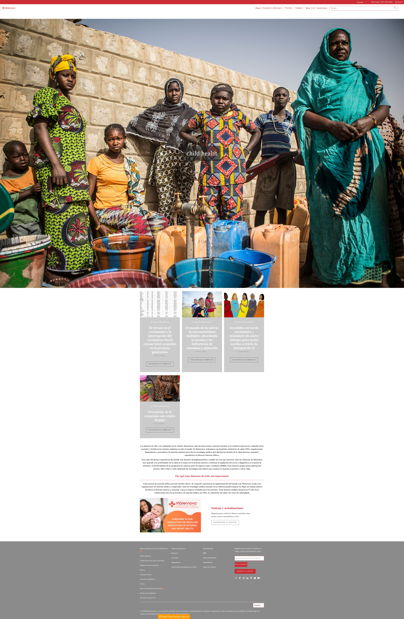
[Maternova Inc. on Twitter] (254, 578)
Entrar (400, 2)
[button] (273, 8)
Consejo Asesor (146, 575)
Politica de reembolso (148, 593)
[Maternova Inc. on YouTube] (258, 578)
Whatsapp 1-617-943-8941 (382, 2)
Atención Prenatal (209, 558)
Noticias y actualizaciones (227, 508)
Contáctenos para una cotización (152, 561)
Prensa (142, 570)
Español (360, 2)
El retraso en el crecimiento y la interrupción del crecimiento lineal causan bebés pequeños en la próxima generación (159, 340)
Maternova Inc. (151, 611)
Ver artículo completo (160, 364)
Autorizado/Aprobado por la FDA (184, 567)
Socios (142, 584)
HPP (204, 553)
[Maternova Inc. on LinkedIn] (247, 578)
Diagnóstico (176, 562)
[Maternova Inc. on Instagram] (243, 578)
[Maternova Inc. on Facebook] (240, 578)
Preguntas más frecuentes (149, 565)
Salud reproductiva (178, 549)
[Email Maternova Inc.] (236, 578)
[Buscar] (395, 8)
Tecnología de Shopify (180, 614)
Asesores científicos (147, 579)
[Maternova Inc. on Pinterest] (251, 578)
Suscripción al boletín (225, 522)
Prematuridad (208, 549)
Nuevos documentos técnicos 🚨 (152, 588)
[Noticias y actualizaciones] (170, 515)
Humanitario (207, 562)
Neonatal (174, 558)
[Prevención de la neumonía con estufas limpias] (160, 388)
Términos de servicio (148, 598)
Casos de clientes (209, 567)
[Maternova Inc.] (9, 8)
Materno (174, 553)
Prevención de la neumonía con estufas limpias (159, 416)
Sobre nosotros (145, 556)
